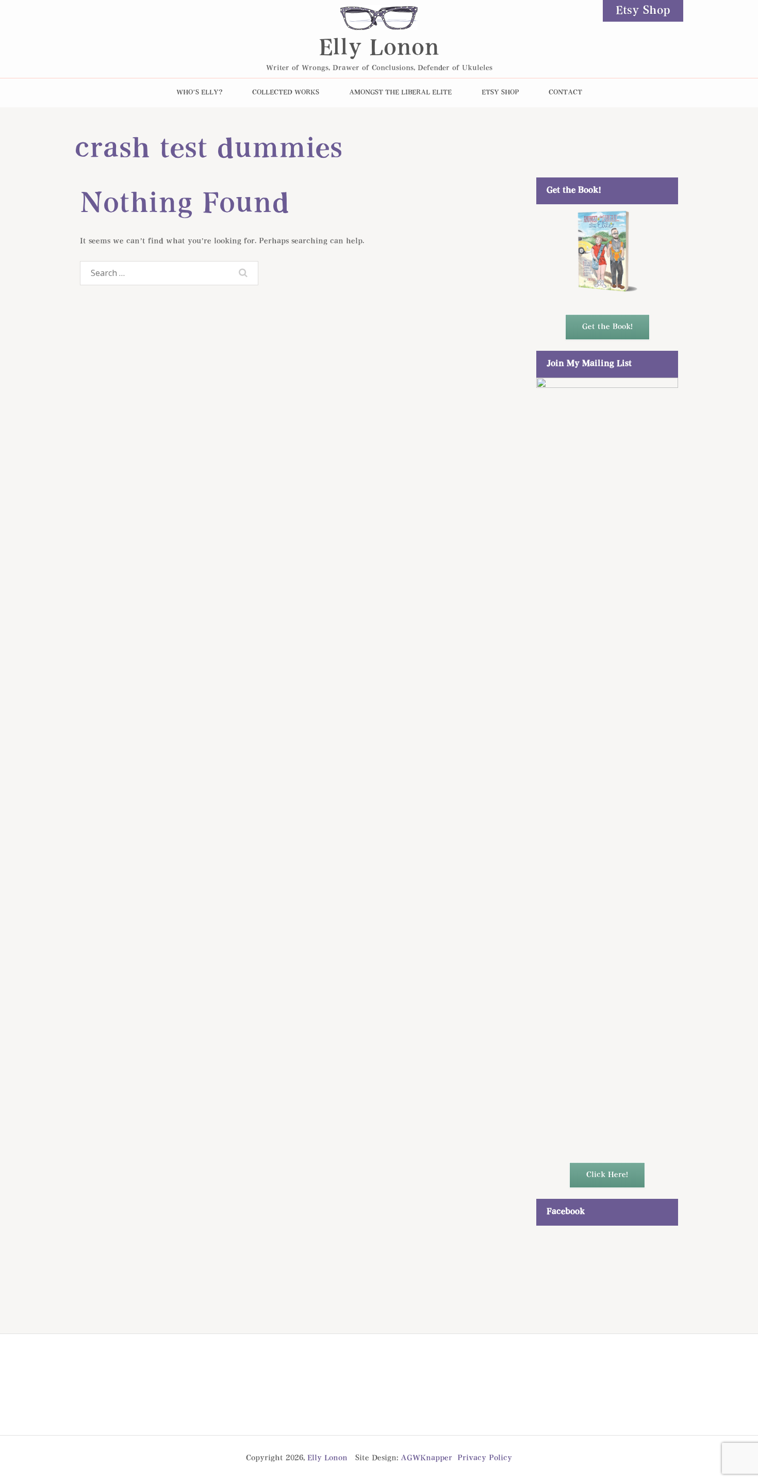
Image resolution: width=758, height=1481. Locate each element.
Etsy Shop (643, 11)
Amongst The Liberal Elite (400, 92)
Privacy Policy (484, 1458)
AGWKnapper (426, 1458)
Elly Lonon (379, 48)
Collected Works (285, 92)
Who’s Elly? (199, 92)
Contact (565, 92)
